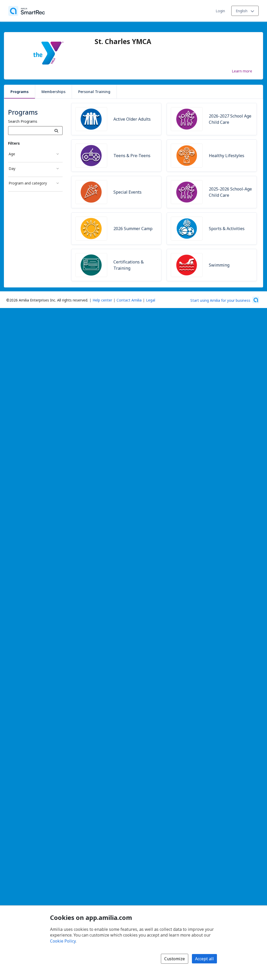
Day (12, 168)
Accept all (204, 959)
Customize (174, 959)
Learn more (242, 70)
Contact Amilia (129, 300)
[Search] (56, 130)
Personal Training (94, 91)
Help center (102, 300)
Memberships (53, 91)
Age (12, 153)
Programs (19, 91)
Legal (150, 300)
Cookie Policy (63, 941)
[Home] (26, 11)
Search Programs (22, 121)
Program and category (28, 183)
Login (220, 10)
